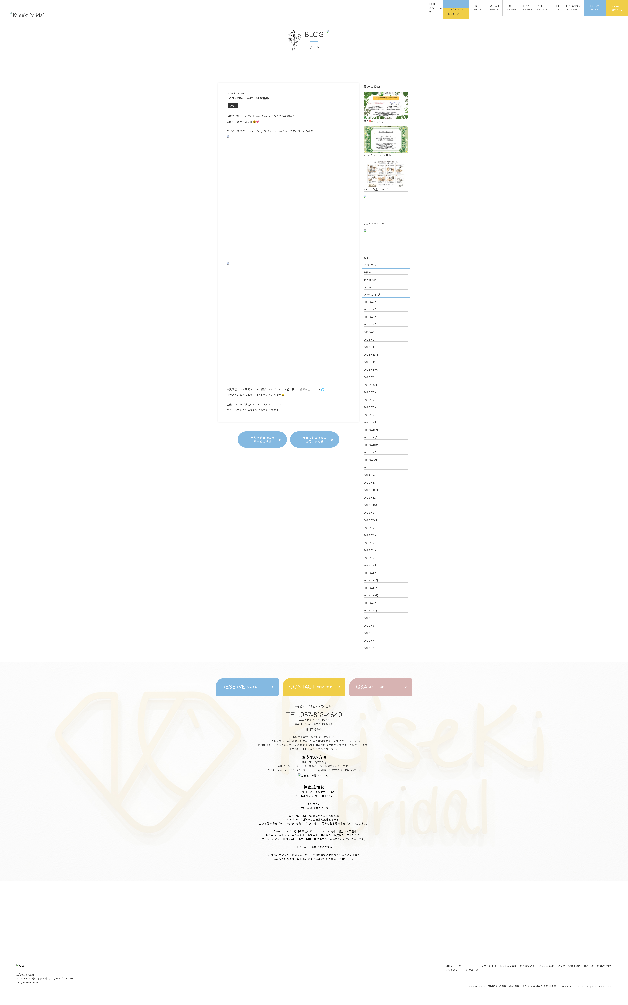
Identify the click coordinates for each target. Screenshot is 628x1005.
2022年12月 (371, 580)
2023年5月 (370, 543)
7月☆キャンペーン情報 (377, 155)
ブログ (233, 105)
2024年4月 (370, 475)
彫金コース (472, 969)
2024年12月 (371, 430)
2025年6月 (370, 400)
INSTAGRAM (314, 729)
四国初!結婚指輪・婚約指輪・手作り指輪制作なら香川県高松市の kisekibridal (534, 986)
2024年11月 (371, 437)
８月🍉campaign (374, 121)
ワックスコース (454, 969)
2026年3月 (370, 332)
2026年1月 (370, 347)
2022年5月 (370, 633)
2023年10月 (371, 505)
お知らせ (369, 272)
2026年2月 (370, 339)
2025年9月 (370, 377)
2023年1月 (370, 573)
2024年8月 (370, 460)
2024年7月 (370, 467)
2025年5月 (370, 407)
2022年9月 (370, 603)
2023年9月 (370, 512)
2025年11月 (371, 362)
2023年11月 (371, 497)
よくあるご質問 (508, 965)
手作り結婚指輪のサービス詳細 (262, 439)
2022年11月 (371, 588)
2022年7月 (370, 618)
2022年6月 (370, 625)
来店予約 (589, 965)
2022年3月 (370, 648)
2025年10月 (371, 369)
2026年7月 (370, 302)
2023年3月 (370, 558)
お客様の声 (370, 280)
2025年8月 (370, 384)
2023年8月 (370, 520)
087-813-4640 (31, 982)
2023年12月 (371, 490)
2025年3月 (370, 415)
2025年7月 (370, 392)
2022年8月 (370, 610)
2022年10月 (371, 595)
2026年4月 (370, 324)
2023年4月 (370, 550)
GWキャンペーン (374, 223)
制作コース (453, 965)
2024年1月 (370, 482)
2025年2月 (370, 422)
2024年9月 (370, 452)
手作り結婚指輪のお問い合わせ (314, 439)
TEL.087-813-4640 (314, 715)
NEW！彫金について (376, 189)
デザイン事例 (488, 965)
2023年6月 (370, 535)
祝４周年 (369, 258)
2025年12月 (371, 354)
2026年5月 (370, 317)
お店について (527, 965)
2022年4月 (370, 640)
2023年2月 (370, 565)
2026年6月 (370, 309)
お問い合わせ (604, 965)
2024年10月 (371, 445)
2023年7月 (370, 527)
